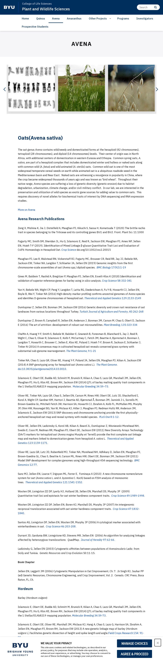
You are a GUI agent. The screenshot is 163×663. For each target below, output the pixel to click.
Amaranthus (74, 18)
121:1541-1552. (72, 482)
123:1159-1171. (38, 442)
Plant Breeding (112, 324)
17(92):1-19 (118, 267)
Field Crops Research (120, 633)
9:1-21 (91, 351)
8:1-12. (114, 417)
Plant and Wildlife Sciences (46, 8)
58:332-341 (124, 280)
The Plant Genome (106, 364)
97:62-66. (108, 539)
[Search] (155, 7)
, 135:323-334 (128, 324)
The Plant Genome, (76, 351)
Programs (123, 18)
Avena (56, 18)
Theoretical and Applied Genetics (103, 298)
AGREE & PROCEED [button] (134, 654)
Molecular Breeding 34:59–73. (91, 386)
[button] (158, 642)
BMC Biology (104, 267)
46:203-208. (68, 526)
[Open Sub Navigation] (111, 18)
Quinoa (40, 18)
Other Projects (98, 18)
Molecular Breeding (83, 615)
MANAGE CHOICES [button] (134, 643)
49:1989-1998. (135, 495)
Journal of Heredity (91, 539)
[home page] (9, 7)
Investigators (144, 18)
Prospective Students (35, 26)
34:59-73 (100, 615)
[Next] (156, 89)
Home (25, 18)
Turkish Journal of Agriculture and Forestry (104, 311)
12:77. (33, 464)
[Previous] (5, 89)
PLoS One (104, 417)
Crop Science (68, 249)
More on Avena (26, 209)
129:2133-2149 (131, 298)
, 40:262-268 (136, 311)
